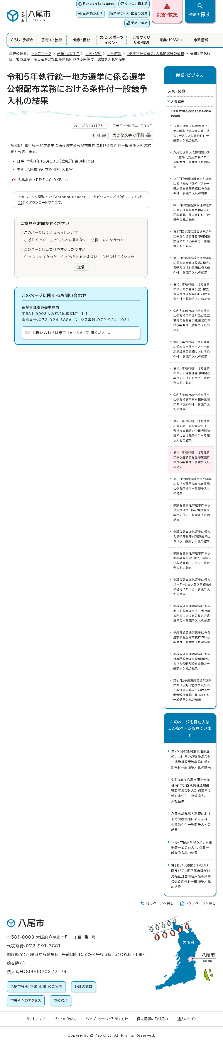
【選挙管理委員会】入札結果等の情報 (155, 53)
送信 (81, 267)
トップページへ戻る (201, 903)
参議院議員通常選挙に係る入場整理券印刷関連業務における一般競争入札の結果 (191, 536)
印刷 (96, 135)
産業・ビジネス (171, 40)
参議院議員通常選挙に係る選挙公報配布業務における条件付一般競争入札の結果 (191, 637)
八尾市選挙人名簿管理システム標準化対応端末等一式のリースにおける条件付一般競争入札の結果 (191, 133)
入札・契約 (93, 53)
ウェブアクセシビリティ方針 (107, 1019)
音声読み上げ (93, 13)
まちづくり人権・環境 (141, 40)
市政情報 (201, 40)
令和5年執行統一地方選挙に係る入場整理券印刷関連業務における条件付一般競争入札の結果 (191, 375)
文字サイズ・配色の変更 (130, 13)
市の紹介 (61, 1000)
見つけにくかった (120, 256)
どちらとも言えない (70, 240)
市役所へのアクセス (25, 1000)
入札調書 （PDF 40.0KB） (41, 179)
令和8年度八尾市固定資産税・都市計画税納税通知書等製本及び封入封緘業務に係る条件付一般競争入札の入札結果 (191, 790)
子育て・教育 (51, 40)
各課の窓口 (83, 986)
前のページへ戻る (160, 903)
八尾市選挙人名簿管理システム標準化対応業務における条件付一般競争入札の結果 (191, 159)
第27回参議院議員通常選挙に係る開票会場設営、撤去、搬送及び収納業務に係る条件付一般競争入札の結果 (192, 265)
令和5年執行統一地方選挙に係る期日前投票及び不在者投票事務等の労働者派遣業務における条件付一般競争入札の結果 (191, 431)
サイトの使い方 (65, 1019)
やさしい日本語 (136, 3)
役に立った (37, 240)
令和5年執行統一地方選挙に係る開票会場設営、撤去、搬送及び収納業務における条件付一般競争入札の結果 (192, 291)
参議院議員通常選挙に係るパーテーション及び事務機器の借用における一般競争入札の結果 (192, 587)
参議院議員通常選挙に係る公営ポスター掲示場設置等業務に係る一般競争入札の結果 (191, 512)
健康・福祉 (81, 40)
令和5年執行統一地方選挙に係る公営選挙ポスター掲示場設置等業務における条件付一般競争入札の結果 (191, 349)
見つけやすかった (42, 256)
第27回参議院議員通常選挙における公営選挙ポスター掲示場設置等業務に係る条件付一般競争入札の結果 (192, 186)
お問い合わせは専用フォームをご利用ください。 (72, 333)
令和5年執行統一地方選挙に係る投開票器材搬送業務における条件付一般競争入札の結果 (191, 402)
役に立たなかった (109, 240)
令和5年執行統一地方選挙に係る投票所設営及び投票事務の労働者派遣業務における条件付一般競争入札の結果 (191, 320)
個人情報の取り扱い (152, 1019)
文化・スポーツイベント (111, 40)
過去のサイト (187, 1019)
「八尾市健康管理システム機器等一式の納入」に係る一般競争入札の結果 (191, 848)
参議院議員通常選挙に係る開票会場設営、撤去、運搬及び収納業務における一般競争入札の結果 (192, 560)
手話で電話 (139, 22)
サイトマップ (35, 1019)
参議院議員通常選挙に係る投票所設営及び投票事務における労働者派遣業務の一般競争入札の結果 (191, 661)
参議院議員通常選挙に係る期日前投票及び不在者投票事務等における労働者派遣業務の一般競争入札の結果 (191, 613)
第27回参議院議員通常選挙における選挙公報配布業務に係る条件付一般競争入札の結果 (192, 486)
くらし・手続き (22, 40)
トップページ (41, 53)
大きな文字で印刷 (128, 135)
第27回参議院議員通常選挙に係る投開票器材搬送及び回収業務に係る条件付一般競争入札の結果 (192, 212)
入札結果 (114, 53)
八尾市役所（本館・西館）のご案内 (36, 986)
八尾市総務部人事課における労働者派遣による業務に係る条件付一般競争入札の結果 (191, 821)
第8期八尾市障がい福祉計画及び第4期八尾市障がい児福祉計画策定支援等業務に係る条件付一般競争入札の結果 (191, 876)
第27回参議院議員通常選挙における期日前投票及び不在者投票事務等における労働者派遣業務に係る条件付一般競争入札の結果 (192, 690)
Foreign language (98, 3)
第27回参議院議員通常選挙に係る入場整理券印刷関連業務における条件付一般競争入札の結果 (192, 239)
